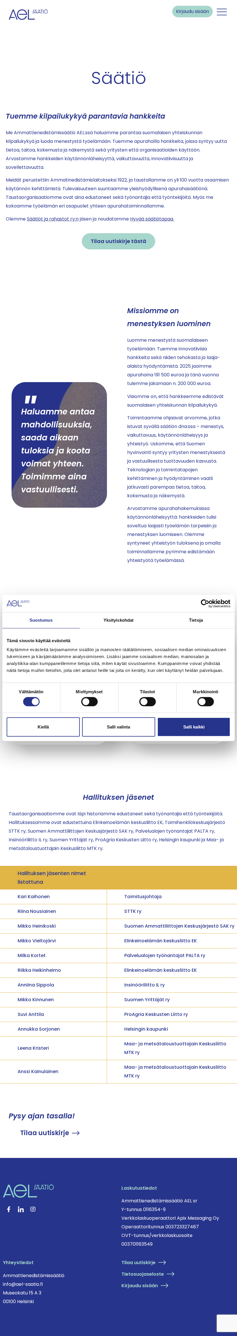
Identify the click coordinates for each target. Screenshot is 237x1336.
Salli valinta (118, 726)
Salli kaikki (194, 726)
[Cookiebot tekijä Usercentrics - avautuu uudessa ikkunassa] (205, 603)
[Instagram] (33, 1209)
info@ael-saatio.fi (23, 1284)
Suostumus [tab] (41, 620)
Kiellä (43, 726)
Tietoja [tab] (196, 620)
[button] (221, 12)
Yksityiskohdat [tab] (118, 620)
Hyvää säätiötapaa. (152, 219)
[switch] (89, 701)
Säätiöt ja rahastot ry (51, 219)
